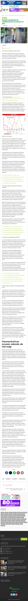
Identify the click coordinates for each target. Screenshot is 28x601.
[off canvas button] (1, 6)
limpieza (14, 519)
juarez (6, 519)
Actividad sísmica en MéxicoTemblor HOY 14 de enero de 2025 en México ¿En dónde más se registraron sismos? (13, 99)
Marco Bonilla (23, 519)
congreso (6, 514)
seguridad (3, 523)
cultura (11, 514)
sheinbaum (8, 523)
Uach (21, 523)
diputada (5, 515)
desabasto (10, 25)
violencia (2, 525)
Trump (13, 523)
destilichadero (21, 514)
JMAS (2, 519)
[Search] (26, 6)
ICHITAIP (18, 517)
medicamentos (20, 25)
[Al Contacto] (14, 588)
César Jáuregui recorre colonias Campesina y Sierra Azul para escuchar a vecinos (17, 573)
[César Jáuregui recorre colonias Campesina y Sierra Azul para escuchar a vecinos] (4, 574)
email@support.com (9, 551)
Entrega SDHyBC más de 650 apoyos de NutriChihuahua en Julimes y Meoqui (16, 561)
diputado (10, 515)
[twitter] (14, 595)
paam (10, 522)
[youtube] (16, 595)
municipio (23, 520)
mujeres (17, 520)
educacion (19, 515)
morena (13, 520)
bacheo (14, 512)
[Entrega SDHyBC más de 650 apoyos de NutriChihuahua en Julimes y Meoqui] (4, 562)
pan (13, 522)
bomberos (19, 512)
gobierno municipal (11, 517)
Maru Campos (3, 520)
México (2, 522)
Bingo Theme (9, 553)
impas (22, 517)
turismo (17, 523)
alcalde (2, 512)
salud (26, 522)
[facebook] (11, 595)
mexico (9, 520)
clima (2, 514)
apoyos (10, 512)
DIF (1, 515)
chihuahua (24, 512)
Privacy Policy (14, 591)
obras (6, 522)
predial (16, 522)
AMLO (6, 512)
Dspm (14, 515)
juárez (10, 519)
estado (23, 515)
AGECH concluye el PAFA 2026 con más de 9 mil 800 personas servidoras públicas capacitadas (17, 567)
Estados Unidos (4, 517)
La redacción (5, 25)
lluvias (18, 519)
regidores (21, 522)
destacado (14, 25)
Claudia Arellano (7, 48)
